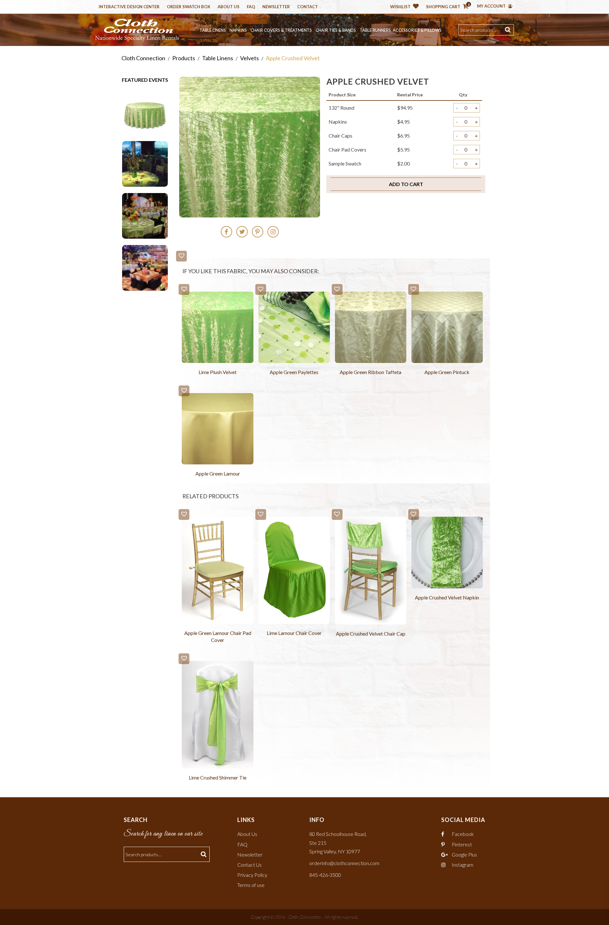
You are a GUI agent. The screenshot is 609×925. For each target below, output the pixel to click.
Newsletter (276, 7)
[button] (181, 256)
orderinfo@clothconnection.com (344, 863)
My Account (492, 6)
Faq (251, 7)
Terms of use (251, 885)
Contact (307, 7)
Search (508, 30)
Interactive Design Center (129, 7)
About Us (228, 7)
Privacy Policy (252, 875)
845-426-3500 (325, 875)
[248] (145, 163)
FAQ (242, 844)
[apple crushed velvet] (145, 111)
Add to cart (406, 184)
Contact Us (249, 865)
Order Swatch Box (188, 7)
